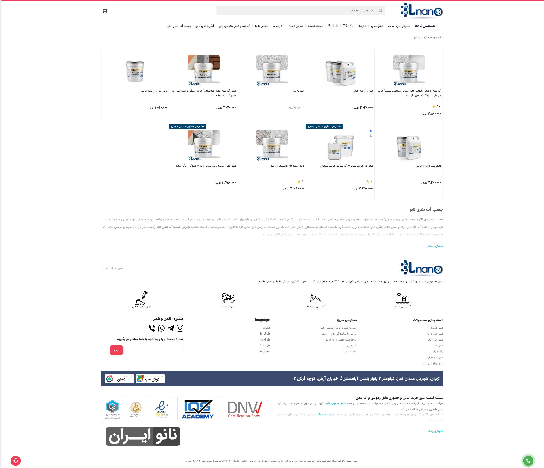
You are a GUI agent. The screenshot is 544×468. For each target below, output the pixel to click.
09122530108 (336, 281)
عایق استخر (436, 327)
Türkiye (265, 345)
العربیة (266, 327)
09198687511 (320, 281)
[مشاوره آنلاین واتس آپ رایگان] (161, 328)
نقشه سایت (350, 351)
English (265, 333)
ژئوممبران (437, 351)
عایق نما (438, 345)
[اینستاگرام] (180, 328)
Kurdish (265, 339)
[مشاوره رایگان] (152, 328)
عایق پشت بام (434, 333)
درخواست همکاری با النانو (341, 339)
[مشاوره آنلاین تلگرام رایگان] (170, 328)
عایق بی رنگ (435, 339)
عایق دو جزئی (434, 357)
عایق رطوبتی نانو (433, 363)
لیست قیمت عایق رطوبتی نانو (339, 327)
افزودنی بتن (349, 345)
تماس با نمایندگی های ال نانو (339, 333)
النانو (440, 37)
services (264, 351)
